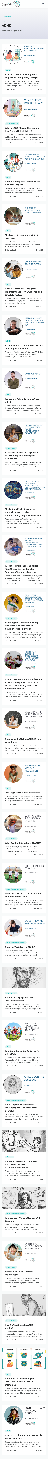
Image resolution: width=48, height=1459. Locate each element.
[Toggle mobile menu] (43, 4)
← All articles (6, 17)
